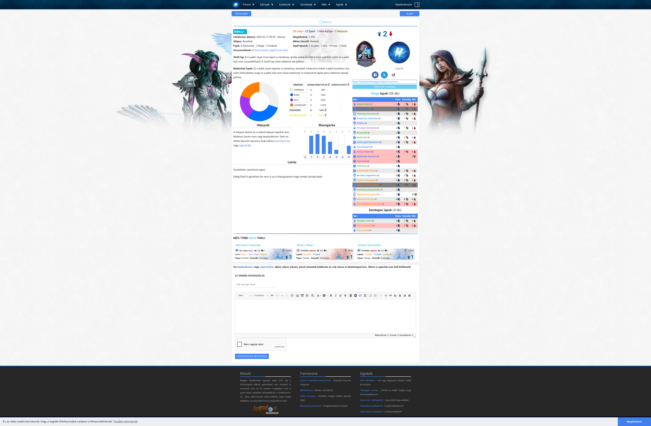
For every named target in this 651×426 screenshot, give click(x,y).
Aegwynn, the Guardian (368, 185)
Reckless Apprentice (367, 175)
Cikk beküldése (367, 380)
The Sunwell (363, 230)
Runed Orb (362, 132)
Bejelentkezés (404, 4)
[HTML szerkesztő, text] (325, 316)
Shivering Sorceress (366, 113)
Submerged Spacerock (368, 142)
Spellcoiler (362, 137)
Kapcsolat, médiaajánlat (371, 400)
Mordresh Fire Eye (365, 199)
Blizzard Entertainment (310, 406)
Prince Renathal (364, 225)
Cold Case (362, 166)
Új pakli (409, 13)
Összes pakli (241, 13)
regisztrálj (244, 145)
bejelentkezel (244, 266)
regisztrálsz (266, 266)
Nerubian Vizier (364, 220)
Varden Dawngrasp (366, 180)
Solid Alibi (361, 161)
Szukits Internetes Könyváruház (315, 380)
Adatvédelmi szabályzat (371, 411)
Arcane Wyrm (363, 104)
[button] (244, 295)
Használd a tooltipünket (371, 406)
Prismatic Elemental (366, 128)
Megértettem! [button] (634, 421)
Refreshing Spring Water (368, 189)
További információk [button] (125, 421)
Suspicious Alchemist (367, 118)
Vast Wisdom (363, 147)
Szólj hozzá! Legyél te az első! (271, 50)
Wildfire (360, 123)
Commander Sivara (366, 170)
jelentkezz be (282, 141)
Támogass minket (369, 390)
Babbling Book (364, 109)
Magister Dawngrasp (367, 194)
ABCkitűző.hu (306, 390)
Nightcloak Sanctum (366, 156)
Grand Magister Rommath (369, 204)
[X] (384, 74)
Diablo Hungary (307, 396)
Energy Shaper (364, 151)
